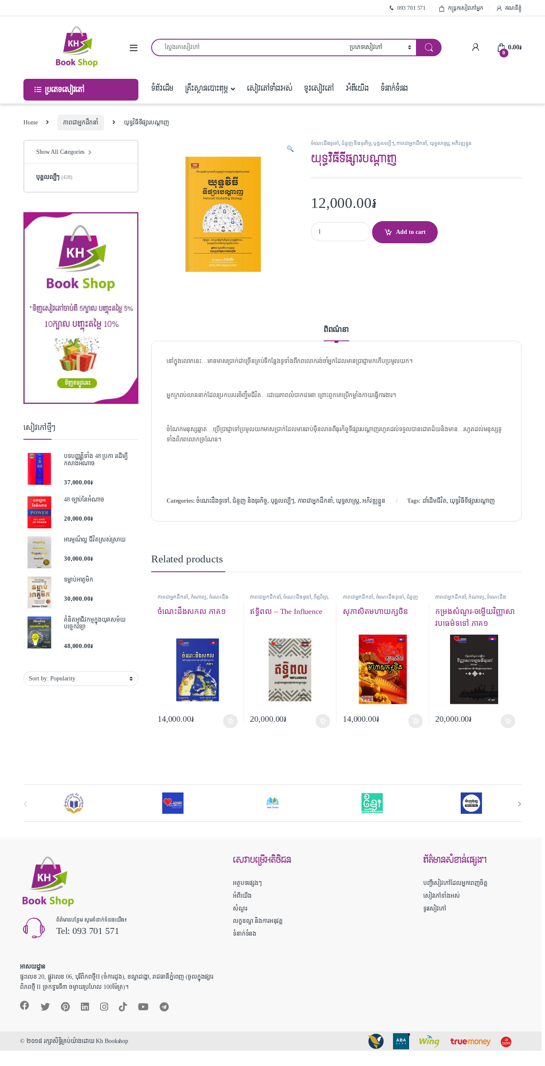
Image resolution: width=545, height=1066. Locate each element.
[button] (290, 149)
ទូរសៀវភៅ (318, 88)
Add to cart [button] (230, 721)
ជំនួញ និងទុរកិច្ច (356, 143)
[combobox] (248, 47)
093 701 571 (411, 8)
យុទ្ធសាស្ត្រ (439, 143)
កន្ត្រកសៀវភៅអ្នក (465, 8)
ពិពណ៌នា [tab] (336, 330)
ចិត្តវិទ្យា (320, 597)
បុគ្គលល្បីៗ (383, 143)
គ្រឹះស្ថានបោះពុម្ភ (206, 88)
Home (30, 122)
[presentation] (520, 804)
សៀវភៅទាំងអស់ (269, 88)
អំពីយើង (357, 88)
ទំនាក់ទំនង (394, 88)
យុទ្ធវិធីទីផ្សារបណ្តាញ (472, 501)
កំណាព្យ (199, 597)
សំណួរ (240, 908)
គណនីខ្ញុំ (513, 8)
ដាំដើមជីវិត (434, 501)
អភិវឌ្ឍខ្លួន (462, 143)
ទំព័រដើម (162, 88)
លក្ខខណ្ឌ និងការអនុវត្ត (258, 921)
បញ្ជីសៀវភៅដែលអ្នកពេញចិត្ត (455, 883)
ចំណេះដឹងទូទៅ (325, 143)
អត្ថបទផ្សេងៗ (247, 883)
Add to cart (411, 232)
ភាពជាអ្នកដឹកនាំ (80, 122)
